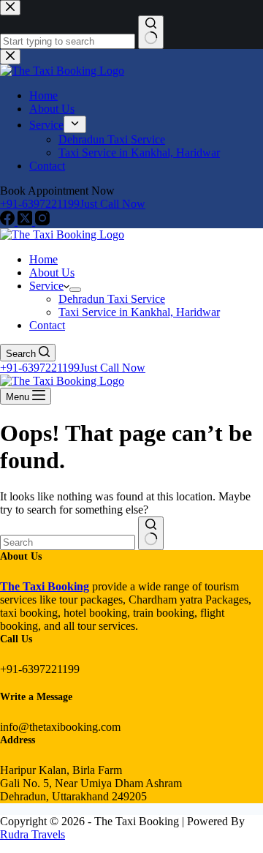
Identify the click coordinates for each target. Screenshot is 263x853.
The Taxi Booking (44, 586)
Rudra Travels (32, 834)
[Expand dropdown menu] (75, 290)
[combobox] (67, 542)
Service (46, 285)
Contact (47, 325)
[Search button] (151, 533)
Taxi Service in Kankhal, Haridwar (139, 312)
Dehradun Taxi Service (111, 299)
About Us (52, 272)
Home (43, 259)
